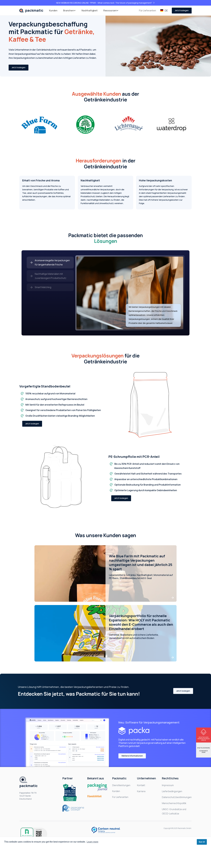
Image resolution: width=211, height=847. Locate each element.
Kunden (53, 10)
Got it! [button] (202, 842)
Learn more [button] (92, 842)
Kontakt (141, 785)
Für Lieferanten (147, 10)
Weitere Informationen (132, 755)
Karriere (141, 791)
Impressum (168, 785)
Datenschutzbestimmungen (177, 797)
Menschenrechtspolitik (174, 803)
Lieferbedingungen (172, 791)
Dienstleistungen (121, 785)
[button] (69, 11)
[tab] (50, 262)
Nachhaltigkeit (90, 10)
